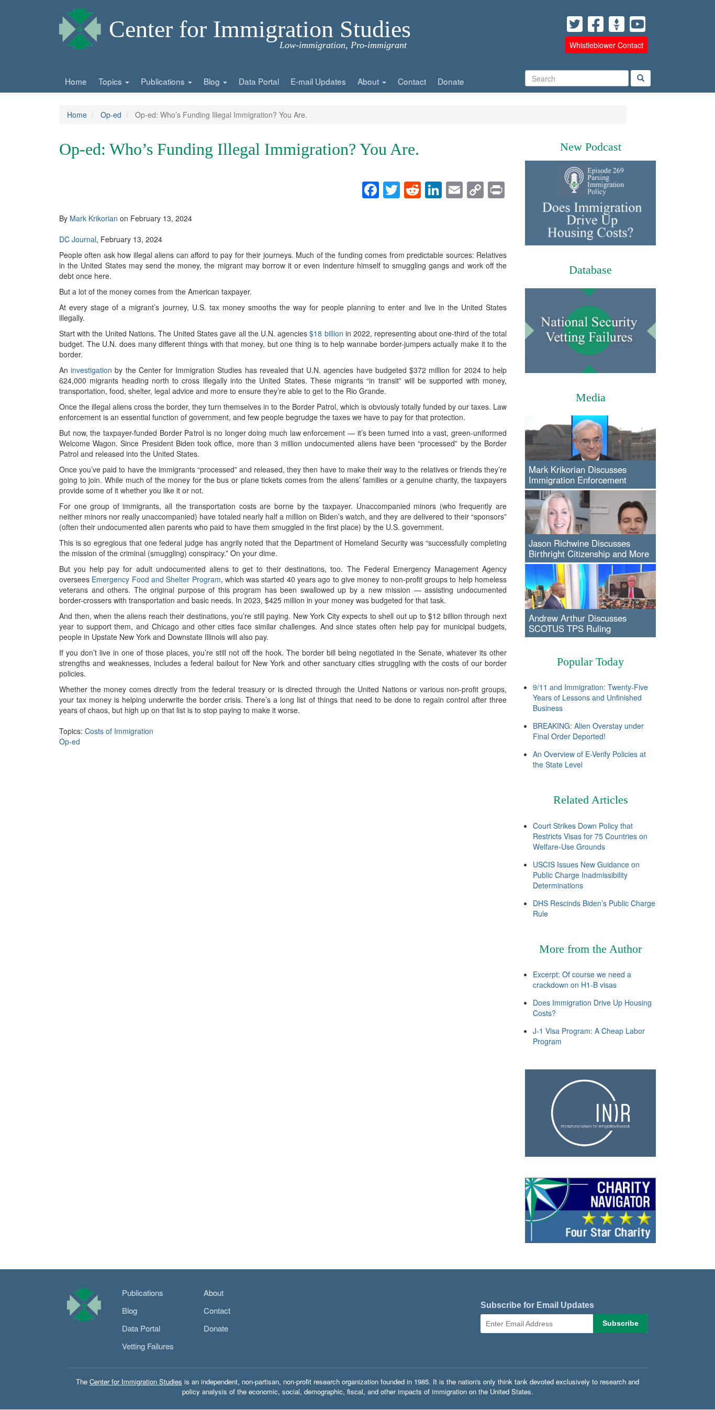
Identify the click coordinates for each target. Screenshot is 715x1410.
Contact (412, 81)
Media (591, 397)
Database (590, 269)
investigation (91, 370)
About (369, 81)
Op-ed (110, 114)
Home (76, 81)
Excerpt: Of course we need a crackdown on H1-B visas (582, 979)
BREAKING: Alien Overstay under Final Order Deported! (588, 730)
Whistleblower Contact (606, 45)
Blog (213, 81)
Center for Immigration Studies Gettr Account (616, 24)
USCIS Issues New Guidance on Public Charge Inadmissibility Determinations (586, 874)
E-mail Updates (318, 81)
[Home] (80, 26)
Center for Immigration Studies (260, 29)
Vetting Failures (148, 1345)
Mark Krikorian (94, 218)
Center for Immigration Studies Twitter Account (575, 24)
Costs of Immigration (119, 731)
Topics (111, 81)
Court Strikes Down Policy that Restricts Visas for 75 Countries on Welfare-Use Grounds (590, 836)
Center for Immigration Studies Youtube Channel (637, 24)
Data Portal (259, 81)
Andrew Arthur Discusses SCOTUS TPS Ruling (578, 623)
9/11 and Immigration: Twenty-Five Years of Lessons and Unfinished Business (590, 697)
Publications (164, 81)
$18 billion (326, 333)
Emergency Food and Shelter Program (156, 579)
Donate (451, 81)
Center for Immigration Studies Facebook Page (596, 24)
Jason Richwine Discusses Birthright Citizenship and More (589, 548)
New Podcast (590, 146)
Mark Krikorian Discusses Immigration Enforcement (578, 474)
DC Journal (77, 239)
